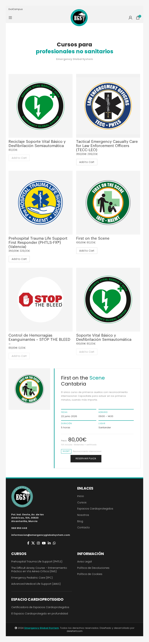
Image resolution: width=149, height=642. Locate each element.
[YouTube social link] (44, 543)
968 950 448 (19, 528)
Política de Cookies (89, 574)
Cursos (81, 502)
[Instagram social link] (38, 543)
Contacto (83, 527)
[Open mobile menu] (10, 17)
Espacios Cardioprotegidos (95, 508)
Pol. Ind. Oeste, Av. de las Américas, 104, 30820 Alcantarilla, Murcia (27, 518)
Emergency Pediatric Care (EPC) (32, 577)
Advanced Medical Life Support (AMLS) (36, 584)
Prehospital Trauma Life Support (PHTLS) (36, 561)
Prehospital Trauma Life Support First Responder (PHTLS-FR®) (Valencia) (38, 243)
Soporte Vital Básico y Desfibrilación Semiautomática (103, 337)
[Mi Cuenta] (130, 17)
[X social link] (33, 543)
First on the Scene (92, 238)
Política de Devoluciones (93, 568)
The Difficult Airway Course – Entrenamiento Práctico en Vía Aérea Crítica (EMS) (39, 569)
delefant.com (74, 631)
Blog (80, 521)
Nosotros (83, 515)
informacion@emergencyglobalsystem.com (40, 535)
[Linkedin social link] (49, 543)
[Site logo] (79, 17)
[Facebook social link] (28, 543)
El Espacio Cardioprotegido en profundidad (39, 613)
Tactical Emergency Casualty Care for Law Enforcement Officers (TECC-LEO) (107, 146)
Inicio (80, 496)
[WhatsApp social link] (54, 543)
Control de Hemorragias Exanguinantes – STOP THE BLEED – (39, 340)
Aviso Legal (84, 561)
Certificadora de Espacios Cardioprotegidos (40, 607)
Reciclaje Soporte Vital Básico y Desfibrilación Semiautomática (37, 144)
